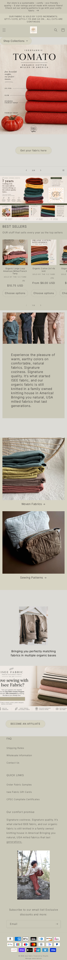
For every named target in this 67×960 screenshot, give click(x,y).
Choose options (15, 293)
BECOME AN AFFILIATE (25, 723)
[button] (4, 30)
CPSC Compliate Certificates (23, 799)
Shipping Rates (15, 748)
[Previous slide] (26, 170)
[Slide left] (26, 305)
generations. (14, 841)
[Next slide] (40, 170)
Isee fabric (29, 956)
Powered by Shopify (41, 956)
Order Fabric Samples (19, 784)
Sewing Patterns (31, 577)
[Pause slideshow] (63, 170)
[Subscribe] (56, 924)
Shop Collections (13, 40)
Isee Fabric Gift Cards (19, 792)
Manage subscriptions (33, 958)
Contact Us (13, 762)
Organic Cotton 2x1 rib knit (44, 269)
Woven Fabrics (31, 504)
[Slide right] (40, 305)
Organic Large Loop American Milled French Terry (15, 271)
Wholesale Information (19, 755)
